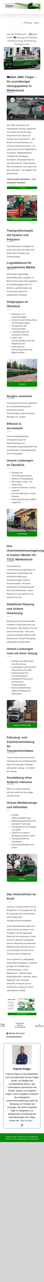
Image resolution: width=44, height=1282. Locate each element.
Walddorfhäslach (24, 153)
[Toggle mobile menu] (39, 10)
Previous (28, 23)
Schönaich (11, 153)
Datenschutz (35, 1139)
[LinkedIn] (22, 1125)
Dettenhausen (29, 163)
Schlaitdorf (11, 160)
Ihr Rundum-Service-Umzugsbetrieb (20, 1025)
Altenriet (30, 160)
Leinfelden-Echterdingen (17, 156)
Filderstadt (21, 160)
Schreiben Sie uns (11, 1139)
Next (36, 23)
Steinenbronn (16, 163)
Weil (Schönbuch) (14, 167)
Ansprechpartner (23, 1139)
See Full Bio (26, 1120)
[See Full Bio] (33, 1120)
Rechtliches (34, 1137)
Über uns (25, 1137)
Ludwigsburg (28, 959)
